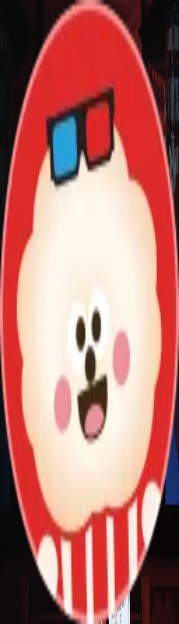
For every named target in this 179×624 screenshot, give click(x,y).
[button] (89, 522)
